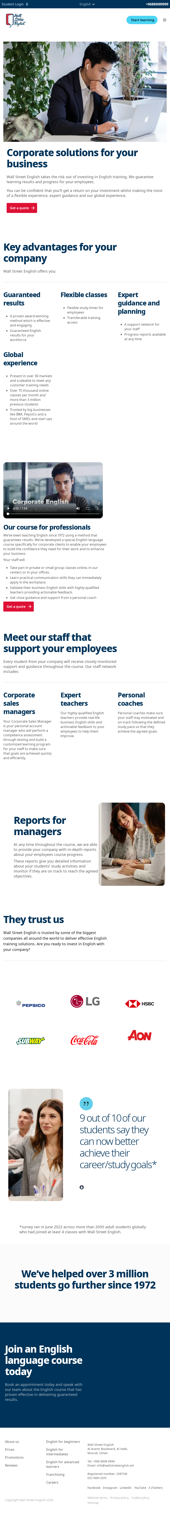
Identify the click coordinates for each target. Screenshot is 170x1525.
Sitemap (93, 1503)
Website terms (97, 1498)
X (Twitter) (156, 1488)
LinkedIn (126, 1488)
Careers (52, 1482)
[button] (164, 20)
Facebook (93, 1488)
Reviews (11, 1465)
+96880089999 (157, 4)
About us (12, 1441)
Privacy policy (119, 1498)
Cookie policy (140, 1498)
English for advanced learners (62, 1464)
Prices (10, 1449)
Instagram (110, 1488)
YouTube (140, 1488)
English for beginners (63, 1441)
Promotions (14, 1457)
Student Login (13, 4)
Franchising (55, 1474)
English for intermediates (57, 1451)
